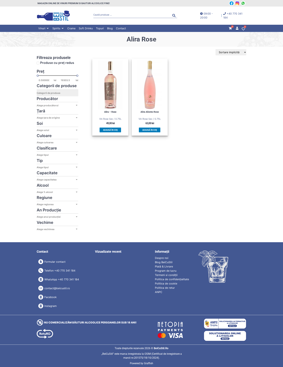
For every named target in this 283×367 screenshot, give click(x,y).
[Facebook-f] (40, 297)
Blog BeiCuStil (163, 262)
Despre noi (161, 258)
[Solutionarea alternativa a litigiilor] (225, 324)
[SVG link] (53, 16)
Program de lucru (165, 270)
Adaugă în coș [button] (110, 130)
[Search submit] (174, 15)
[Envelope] (40, 288)
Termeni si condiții (166, 275)
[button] (44, 28)
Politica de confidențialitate (172, 279)
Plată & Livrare (164, 266)
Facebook (50, 297)
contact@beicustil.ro (57, 288)
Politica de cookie (166, 283)
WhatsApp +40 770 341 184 (61, 279)
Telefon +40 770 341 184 (59, 270)
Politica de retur (165, 287)
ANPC (158, 292)
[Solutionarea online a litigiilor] (225, 336)
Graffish (148, 363)
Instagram (50, 306)
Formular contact (55, 261)
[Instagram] (40, 305)
